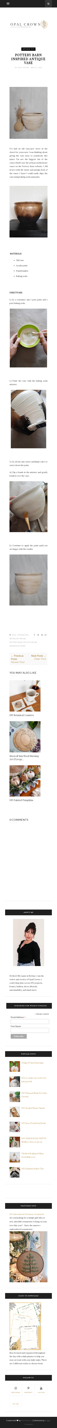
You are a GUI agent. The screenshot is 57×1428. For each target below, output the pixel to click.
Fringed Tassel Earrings (32, 1063)
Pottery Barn (16, 642)
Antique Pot (28, 49)
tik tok (16, 1404)
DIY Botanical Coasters (22, 715)
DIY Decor (20, 639)
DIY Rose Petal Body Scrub (33, 1123)
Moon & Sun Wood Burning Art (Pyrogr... (24, 757)
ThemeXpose (26, 1420)
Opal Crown (24, 68)
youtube (41, 1392)
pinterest (28, 1392)
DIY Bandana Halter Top (32, 1168)
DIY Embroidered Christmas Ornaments (27, 1214)
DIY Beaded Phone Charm (33, 1108)
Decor (12, 639)
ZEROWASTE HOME (17, 646)
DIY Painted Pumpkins (21, 800)
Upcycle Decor (30, 642)
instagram (15, 1392)
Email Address (18, 1017)
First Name (16, 1026)
